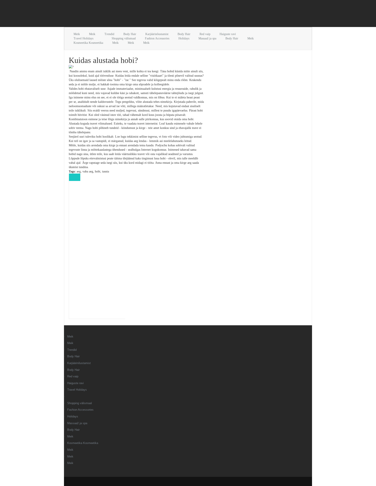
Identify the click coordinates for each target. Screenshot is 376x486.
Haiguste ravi (228, 34)
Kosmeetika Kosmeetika (88, 42)
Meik (77, 34)
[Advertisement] (115, 14)
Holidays (183, 38)
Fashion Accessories (157, 38)
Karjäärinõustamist (156, 34)
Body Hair (129, 34)
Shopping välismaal (124, 38)
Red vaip (205, 34)
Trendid (109, 34)
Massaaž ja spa (207, 38)
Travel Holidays (83, 38)
